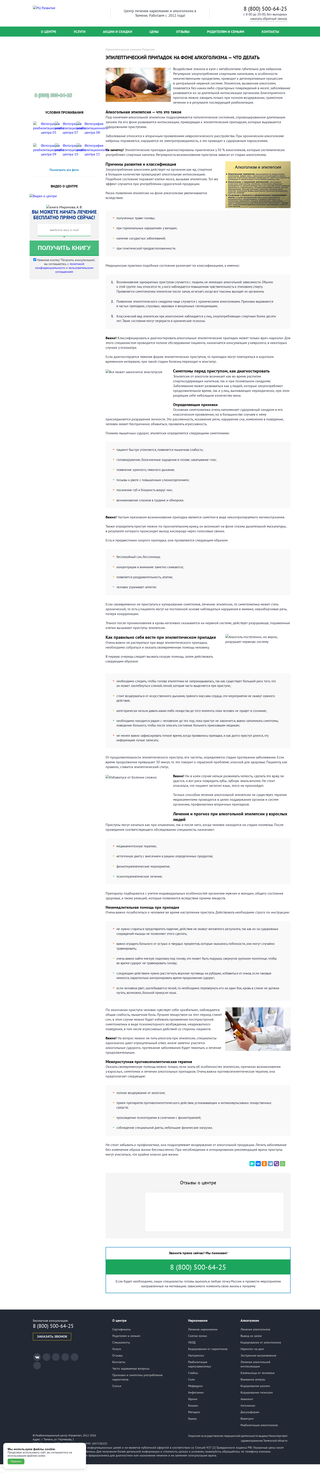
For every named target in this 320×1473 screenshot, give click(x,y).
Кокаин (193, 1405)
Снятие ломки (197, 1336)
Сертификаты (121, 1329)
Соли (191, 1379)
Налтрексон (196, 1355)
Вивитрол (247, 1419)
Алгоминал (248, 1405)
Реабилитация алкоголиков (259, 1425)
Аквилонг (247, 1399)
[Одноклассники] (264, 1163)
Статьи (116, 1386)
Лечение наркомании (202, 1329)
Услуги (80, 31)
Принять (16, 1461)
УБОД (191, 1342)
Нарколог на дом (252, 1349)
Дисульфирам (250, 1412)
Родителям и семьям (225, 31)
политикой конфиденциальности (59, 266)
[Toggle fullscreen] (2, 1467)
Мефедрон (195, 1386)
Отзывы (183, 31)
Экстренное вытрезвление (258, 1355)
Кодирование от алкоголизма (261, 1342)
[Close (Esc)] (0, 1467)
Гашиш (192, 1419)
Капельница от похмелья (258, 1373)
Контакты (270, 31)
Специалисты (121, 1342)
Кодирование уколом (255, 1386)
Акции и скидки (117, 31)
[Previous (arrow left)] (0, 1472)
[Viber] (276, 1163)
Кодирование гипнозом (257, 1392)
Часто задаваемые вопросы (130, 1368)
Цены (154, 31)
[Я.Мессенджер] (252, 1163)
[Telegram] (270, 1163)
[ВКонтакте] (258, 1163)
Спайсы (193, 1373)
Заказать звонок (52, 1336)
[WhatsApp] (282, 1163)
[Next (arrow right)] (2, 1472)
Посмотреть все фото (64, 170)
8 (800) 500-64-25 (265, 8)
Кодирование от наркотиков (207, 1349)
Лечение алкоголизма (255, 1329)
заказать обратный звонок (268, 19)
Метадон (194, 1412)
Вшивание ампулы (253, 1379)
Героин (192, 1399)
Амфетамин (196, 1392)
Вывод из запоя (251, 1336)
